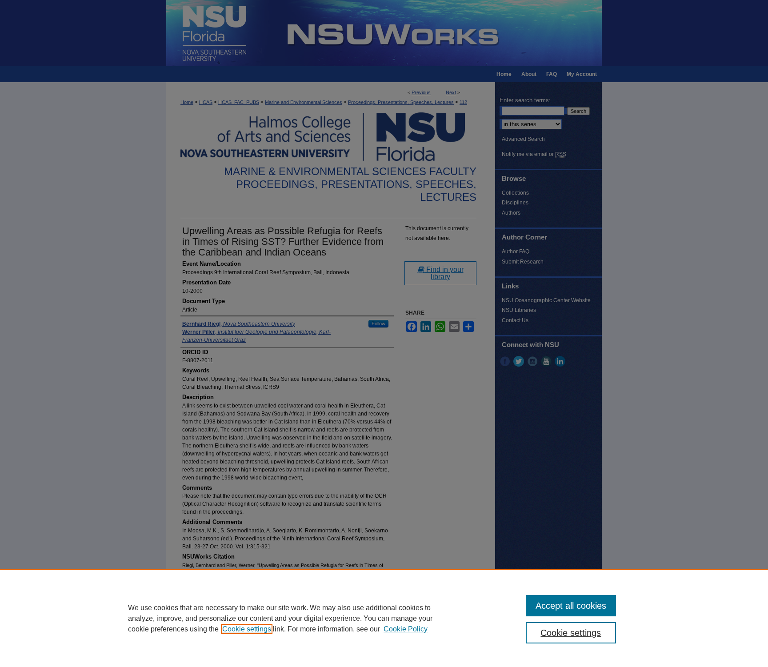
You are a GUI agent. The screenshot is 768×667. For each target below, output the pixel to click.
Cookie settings (246, 629)
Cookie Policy (406, 629)
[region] (384, 618)
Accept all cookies (571, 606)
